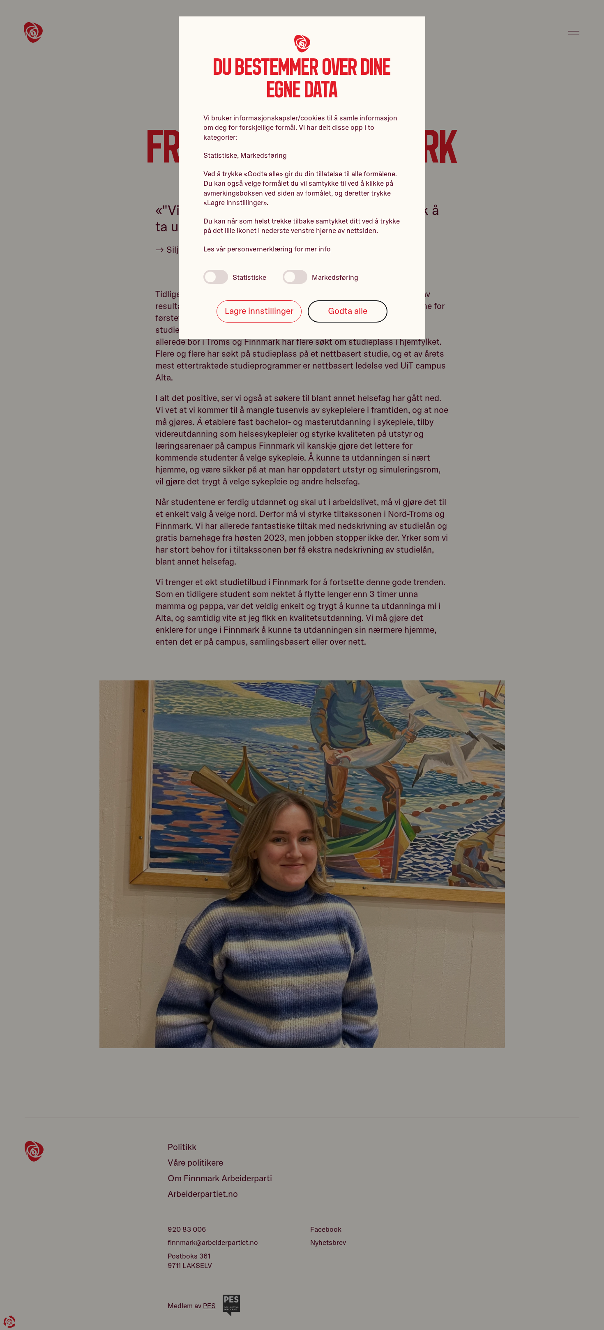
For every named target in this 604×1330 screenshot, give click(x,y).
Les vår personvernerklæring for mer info (267, 248)
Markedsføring (335, 277)
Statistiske (249, 277)
